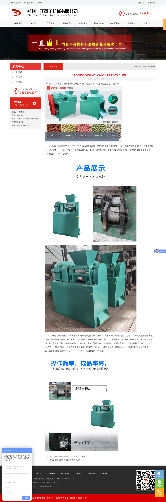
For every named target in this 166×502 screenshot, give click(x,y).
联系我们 (151, 3)
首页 (144, 66)
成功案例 (51, 474)
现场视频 (131, 23)
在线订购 (140, 3)
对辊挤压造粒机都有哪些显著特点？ (67, 460)
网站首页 (18, 23)
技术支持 (59, 498)
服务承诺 (91, 474)
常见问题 (19, 82)
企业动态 (19, 72)
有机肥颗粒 (115, 23)
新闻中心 (67, 23)
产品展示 (50, 23)
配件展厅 (79, 474)
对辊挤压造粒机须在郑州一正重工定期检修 (69, 456)
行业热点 (19, 77)
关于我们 (34, 23)
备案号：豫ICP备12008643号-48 (75, 498)
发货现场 (83, 23)
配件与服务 (99, 23)
